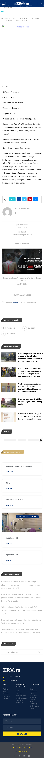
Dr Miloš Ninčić (12, 538)
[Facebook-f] (15, 756)
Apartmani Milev (12, 555)
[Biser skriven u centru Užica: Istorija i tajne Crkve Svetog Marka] (8, 402)
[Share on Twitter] (24, 199)
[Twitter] (24, 756)
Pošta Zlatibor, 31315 (14, 500)
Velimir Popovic (9, 18)
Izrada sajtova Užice (22, 747)
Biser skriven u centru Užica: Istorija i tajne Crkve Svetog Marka (30, 401)
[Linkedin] (29, 756)
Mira (8, 483)
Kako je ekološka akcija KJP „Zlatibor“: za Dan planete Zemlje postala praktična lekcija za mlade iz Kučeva (21, 597)
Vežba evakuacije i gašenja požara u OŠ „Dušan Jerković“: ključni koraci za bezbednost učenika (29, 388)
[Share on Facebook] (19, 199)
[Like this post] (13, 199)
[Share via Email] (35, 199)
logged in (16, 302)
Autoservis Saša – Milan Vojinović (19, 466)
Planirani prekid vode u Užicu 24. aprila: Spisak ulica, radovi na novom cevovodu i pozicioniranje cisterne (20, 584)
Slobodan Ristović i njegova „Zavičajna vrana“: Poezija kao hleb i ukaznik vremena (30, 416)
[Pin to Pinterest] (30, 199)
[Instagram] (20, 756)
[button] (3, 4)
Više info (9, 472)
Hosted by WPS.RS (22, 751)
